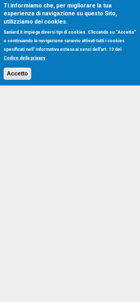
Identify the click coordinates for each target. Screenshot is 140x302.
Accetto (17, 73)
